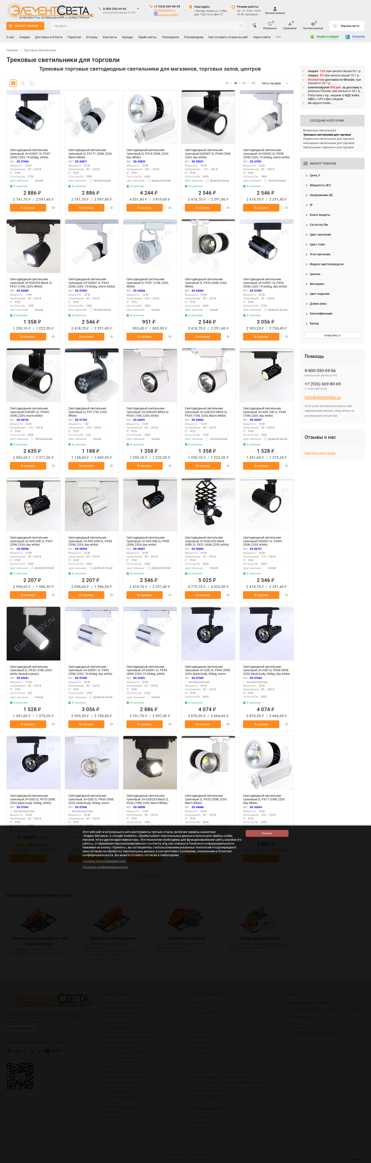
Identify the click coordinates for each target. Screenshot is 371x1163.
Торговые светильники (40, 50)
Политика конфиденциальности (105, 867)
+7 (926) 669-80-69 (167, 6)
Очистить (331, 335)
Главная (12, 50)
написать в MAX (167, 14)
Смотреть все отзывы (320, 453)
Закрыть (364, 1161)
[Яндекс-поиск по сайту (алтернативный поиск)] (254, 26)
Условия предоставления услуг (104, 861)
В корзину (28, 207)
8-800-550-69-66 (114, 9)
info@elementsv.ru (164, 10)
